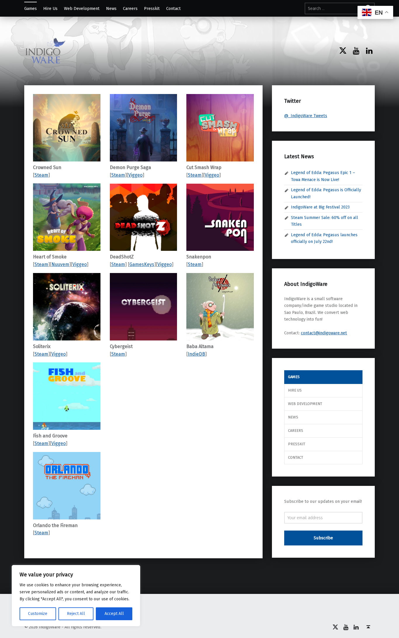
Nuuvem (60, 264)
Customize (37, 613)
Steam (41, 175)
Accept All (114, 613)
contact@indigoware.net (324, 332)
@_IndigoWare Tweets (305, 115)
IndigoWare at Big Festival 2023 (320, 207)
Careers (130, 8)
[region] (76, 595)
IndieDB (196, 354)
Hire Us (50, 8)
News (111, 8)
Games (30, 8)
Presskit (152, 8)
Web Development (82, 8)
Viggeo (79, 264)
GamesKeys (141, 264)
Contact (173, 8)
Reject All (76, 613)
